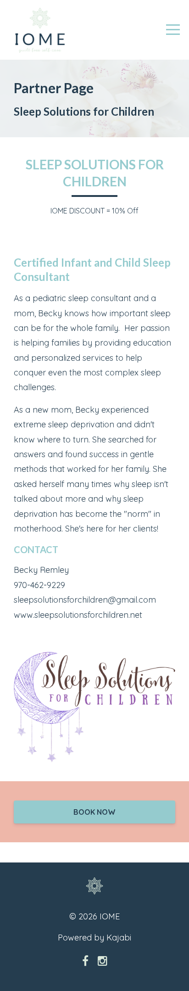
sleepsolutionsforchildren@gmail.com (85, 599)
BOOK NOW (94, 812)
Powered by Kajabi (94, 937)
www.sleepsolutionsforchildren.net (78, 615)
